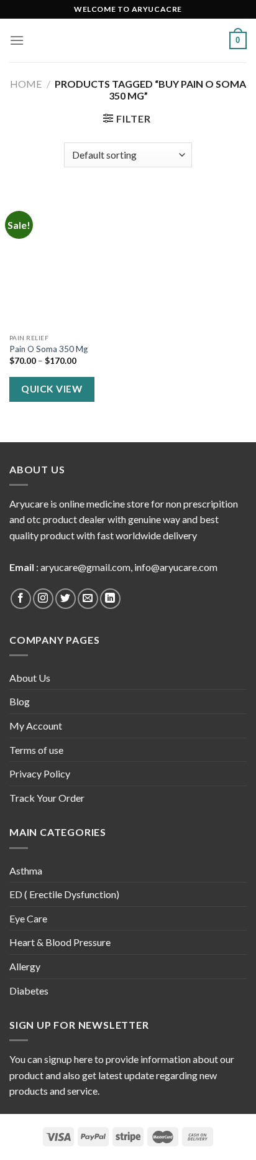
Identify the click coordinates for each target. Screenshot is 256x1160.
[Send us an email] (88, 598)
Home (26, 84)
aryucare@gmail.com (85, 567)
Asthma (25, 870)
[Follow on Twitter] (65, 598)
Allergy (24, 966)
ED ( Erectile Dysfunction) (64, 894)
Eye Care (28, 918)
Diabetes (28, 990)
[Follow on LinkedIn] (110, 598)
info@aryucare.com (175, 567)
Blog (19, 701)
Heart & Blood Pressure (60, 942)
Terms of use (36, 750)
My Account (35, 725)
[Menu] (16, 40)
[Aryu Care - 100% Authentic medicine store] (128, 41)
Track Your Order (47, 798)
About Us (29, 678)
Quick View (51, 388)
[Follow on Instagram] (43, 598)
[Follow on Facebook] (21, 598)
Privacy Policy (39, 773)
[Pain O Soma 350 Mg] (65, 259)
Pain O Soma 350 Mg (48, 349)
